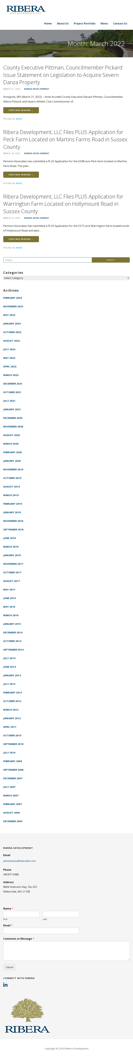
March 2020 (10, 443)
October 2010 (12, 735)
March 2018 (10, 546)
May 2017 (9, 589)
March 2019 (10, 495)
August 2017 (11, 581)
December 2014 (12, 632)
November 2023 (13, 306)
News (104, 23)
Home (48, 23)
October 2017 (12, 572)
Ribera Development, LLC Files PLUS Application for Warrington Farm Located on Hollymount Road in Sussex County (63, 204)
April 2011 (9, 726)
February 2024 (12, 297)
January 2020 (12, 460)
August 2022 (11, 340)
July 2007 (9, 786)
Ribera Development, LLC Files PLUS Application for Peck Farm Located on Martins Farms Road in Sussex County (65, 139)
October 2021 (12, 392)
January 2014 (12, 675)
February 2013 (12, 692)
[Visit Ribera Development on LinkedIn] (5, 985)
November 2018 (13, 520)
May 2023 (9, 315)
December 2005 (12, 821)
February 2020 (12, 452)
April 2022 (9, 366)
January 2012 (12, 718)
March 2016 (10, 615)
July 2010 (9, 752)
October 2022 (12, 332)
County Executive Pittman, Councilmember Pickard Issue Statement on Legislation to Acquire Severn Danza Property (62, 75)
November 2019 (13, 469)
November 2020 (13, 426)
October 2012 (12, 701)
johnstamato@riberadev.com (19, 860)
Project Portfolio (84, 23)
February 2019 (12, 503)
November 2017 (13, 563)
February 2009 (12, 761)
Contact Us (120, 23)
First (5, 919)
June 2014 (9, 666)
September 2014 (13, 649)
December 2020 (12, 417)
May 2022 (9, 357)
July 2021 (9, 400)
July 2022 (9, 349)
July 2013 (9, 683)
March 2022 (10, 375)
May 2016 (9, 606)
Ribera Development (36, 89)
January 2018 (12, 555)
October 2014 (12, 641)
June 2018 (9, 538)
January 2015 (12, 623)
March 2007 (10, 795)
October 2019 (12, 478)
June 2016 (9, 598)
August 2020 (11, 435)
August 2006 (11, 812)
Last (45, 919)
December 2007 (12, 778)
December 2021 (12, 383)
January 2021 (12, 409)
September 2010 (13, 744)
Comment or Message (18, 938)
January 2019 (12, 512)
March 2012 (10, 709)
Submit (9, 967)
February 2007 (12, 804)
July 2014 (9, 658)
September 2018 (13, 529)
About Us (63, 23)
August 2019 (11, 486)
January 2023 (12, 323)
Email (7, 925)
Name (8, 908)
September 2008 (13, 769)
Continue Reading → (21, 110)
